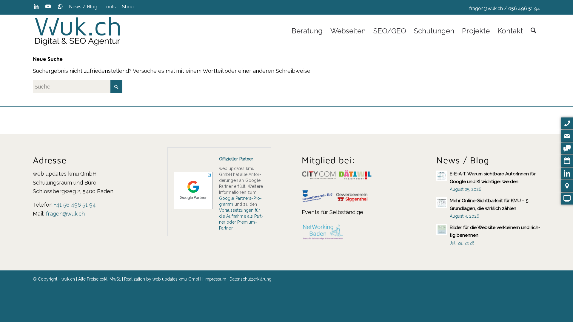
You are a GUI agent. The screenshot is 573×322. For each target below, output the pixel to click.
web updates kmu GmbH (177, 279)
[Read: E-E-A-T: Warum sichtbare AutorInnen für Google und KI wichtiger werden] (441, 176)
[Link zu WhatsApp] (60, 7)
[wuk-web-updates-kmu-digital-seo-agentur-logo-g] (77, 31)
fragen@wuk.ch (486, 8)
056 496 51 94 (524, 8)
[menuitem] (83, 6)
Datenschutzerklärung (250, 279)
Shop (128, 7)
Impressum (215, 279)
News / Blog (83, 7)
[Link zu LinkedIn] (36, 7)
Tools (110, 7)
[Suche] (533, 31)
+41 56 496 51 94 (75, 205)
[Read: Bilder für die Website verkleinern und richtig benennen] (441, 229)
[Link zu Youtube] (48, 7)
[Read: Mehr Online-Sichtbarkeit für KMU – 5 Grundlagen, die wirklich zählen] (441, 202)
